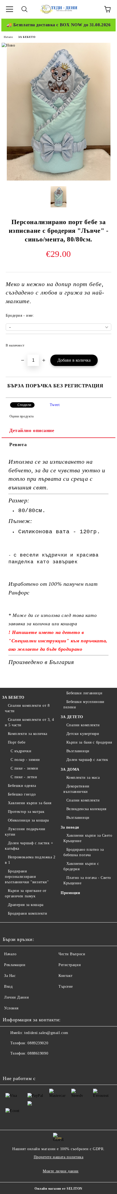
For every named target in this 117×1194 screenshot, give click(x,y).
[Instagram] (33, 1064)
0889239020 (37, 1043)
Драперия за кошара (26, 905)
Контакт (66, 976)
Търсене (66, 986)
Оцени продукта (21, 416)
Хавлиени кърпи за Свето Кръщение (87, 838)
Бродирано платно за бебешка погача (83, 852)
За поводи (70, 827)
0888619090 (37, 1053)
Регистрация (70, 965)
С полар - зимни (25, 760)
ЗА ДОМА (70, 769)
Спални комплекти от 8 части (27, 708)
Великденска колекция (86, 809)
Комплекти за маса (83, 778)
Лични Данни (16, 997)
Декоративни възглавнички (76, 789)
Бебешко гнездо (22, 794)
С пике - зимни (24, 768)
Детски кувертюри (82, 734)
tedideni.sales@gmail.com (46, 1033)
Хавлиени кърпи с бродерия (81, 866)
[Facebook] (9, 1064)
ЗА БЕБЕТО (26, 36)
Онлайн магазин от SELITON (58, 1188)
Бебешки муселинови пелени (83, 704)
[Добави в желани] (103, 343)
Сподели (24, 405)
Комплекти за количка (27, 734)
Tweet (55, 405)
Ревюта (18, 444)
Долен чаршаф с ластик (87, 760)
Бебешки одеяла (22, 786)
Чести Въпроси (72, 954)
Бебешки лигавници (84, 693)
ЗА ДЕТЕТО (72, 717)
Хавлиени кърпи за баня (29, 803)
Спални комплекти (83, 725)
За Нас (10, 976)
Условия (11, 1008)
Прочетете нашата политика (59, 1157)
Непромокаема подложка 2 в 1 (30, 860)
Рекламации (15, 965)
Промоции (70, 893)
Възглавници (78, 751)
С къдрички (21, 751)
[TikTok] (45, 1064)
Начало (8, 36)
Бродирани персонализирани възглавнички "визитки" (27, 876)
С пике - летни (24, 777)
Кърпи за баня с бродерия (89, 742)
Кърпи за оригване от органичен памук (26, 893)
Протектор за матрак (26, 812)
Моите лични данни (61, 1171)
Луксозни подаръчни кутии (25, 831)
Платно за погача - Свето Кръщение (87, 880)
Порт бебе (17, 742)
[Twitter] (21, 1064)
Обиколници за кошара (28, 820)
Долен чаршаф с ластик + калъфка (29, 845)
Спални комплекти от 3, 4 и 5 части (29, 722)
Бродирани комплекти (27, 913)
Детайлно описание (31, 430)
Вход (8, 986)
